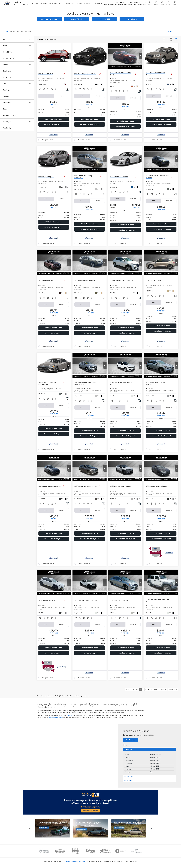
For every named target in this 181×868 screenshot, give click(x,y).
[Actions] (67, 74)
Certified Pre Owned (49, 19)
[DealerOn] (48, 861)
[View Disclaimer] (55, 89)
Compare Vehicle (48, 140)
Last (163, 689)
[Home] (32, 3)
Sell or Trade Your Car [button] (56, 3)
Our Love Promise (97, 3)
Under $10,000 (76, 19)
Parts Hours (128, 780)
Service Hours (128, 777)
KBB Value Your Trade (53, 119)
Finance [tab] (61, 96)
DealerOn (69, 861)
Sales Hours (128, 749)
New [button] (36, 3)
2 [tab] (92, 840)
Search (170, 32)
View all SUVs (132, 19)
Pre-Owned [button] (43, 3)
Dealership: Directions (56, 717)
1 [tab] (89, 840)
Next (156, 689)
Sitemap (74, 861)
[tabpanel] (52, 828)
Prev (136, 689)
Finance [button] (79, 3)
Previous (29, 828)
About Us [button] (87, 3)
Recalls (85, 861)
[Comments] (67, 89)
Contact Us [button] (130, 740)
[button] (69, 56)
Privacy (80, 861)
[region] (53, 112)
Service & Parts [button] (70, 3)
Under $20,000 (104, 19)
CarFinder (69, 715)
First (129, 689)
